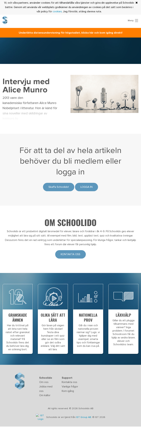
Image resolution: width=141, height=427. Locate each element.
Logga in (86, 187)
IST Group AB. (84, 417)
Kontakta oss (70, 254)
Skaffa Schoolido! (58, 187)
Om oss (43, 382)
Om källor (44, 395)
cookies (57, 11)
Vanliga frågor (70, 386)
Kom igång (68, 391)
